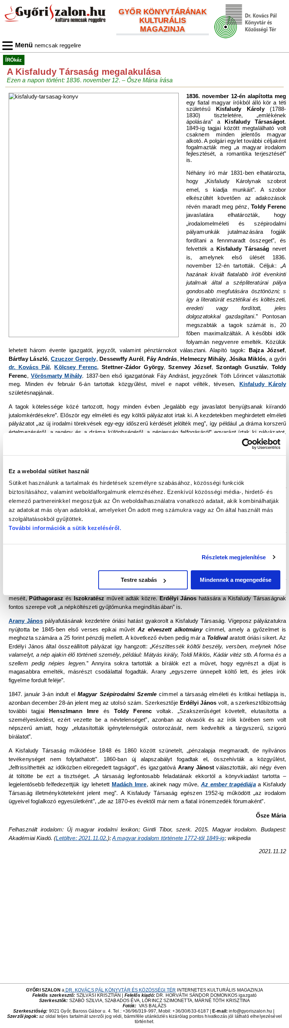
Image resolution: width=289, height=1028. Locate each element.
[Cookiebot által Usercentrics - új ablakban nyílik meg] (247, 444)
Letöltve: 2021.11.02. (81, 838)
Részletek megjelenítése (234, 557)
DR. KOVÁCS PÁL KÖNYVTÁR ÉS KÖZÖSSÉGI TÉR (120, 990)
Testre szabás (139, 580)
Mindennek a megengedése (235, 580)
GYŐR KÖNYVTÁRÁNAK (163, 12)
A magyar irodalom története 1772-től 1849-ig (168, 838)
